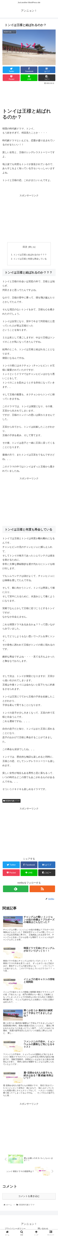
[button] (52, 633)
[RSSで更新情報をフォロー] (42, 889)
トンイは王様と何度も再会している (30, 259)
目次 (25, 247)
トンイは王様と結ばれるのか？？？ (30, 254)
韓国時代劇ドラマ (12, 801)
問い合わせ (43, 1228)
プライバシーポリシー (15, 1228)
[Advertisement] (29, 94)
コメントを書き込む (29, 1196)
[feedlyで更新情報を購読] (16, 889)
